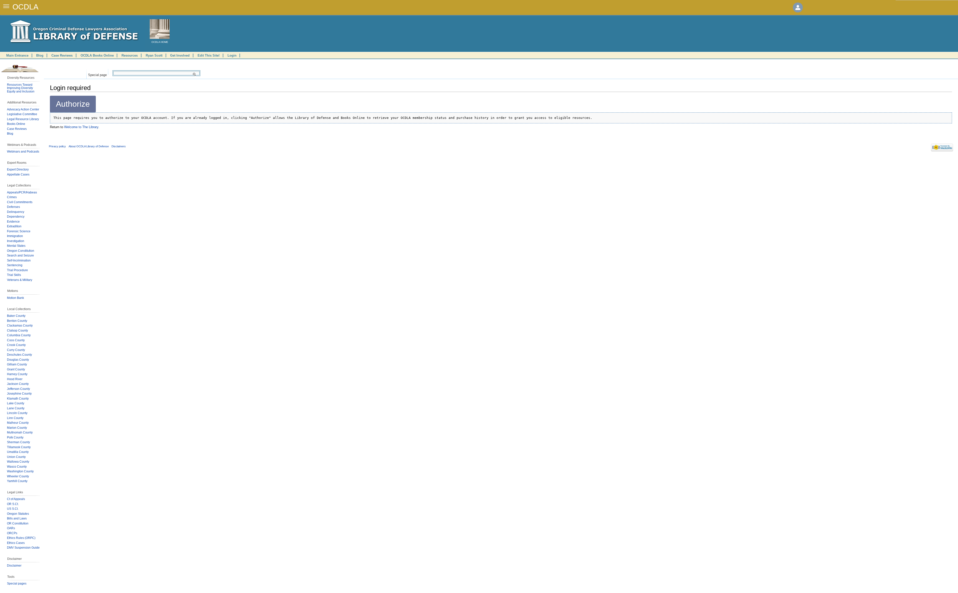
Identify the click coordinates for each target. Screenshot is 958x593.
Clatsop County (17, 330)
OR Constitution (17, 523)
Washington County (20, 471)
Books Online (16, 124)
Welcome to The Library (81, 127)
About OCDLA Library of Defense (89, 146)
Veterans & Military (19, 280)
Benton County (17, 321)
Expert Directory (18, 169)
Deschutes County (19, 354)
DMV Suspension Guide (23, 547)
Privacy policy (57, 146)
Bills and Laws (17, 518)
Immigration (15, 236)
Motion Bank (15, 298)
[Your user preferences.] (798, 7)
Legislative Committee (22, 114)
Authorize (73, 103)
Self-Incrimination (19, 260)
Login (232, 55)
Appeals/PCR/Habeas (22, 192)
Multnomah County (20, 432)
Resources (129, 55)
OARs (11, 528)
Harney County (17, 374)
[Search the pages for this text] (195, 74)
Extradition (14, 226)
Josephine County (19, 393)
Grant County (16, 369)
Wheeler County (18, 476)
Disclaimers (119, 146)
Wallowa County (18, 461)
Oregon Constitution (20, 251)
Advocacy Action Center (23, 109)
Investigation (15, 241)
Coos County (16, 340)
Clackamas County (20, 325)
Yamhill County (17, 481)
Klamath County (18, 398)
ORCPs (12, 533)
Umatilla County (18, 452)
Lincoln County (17, 413)
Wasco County (17, 466)
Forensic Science (18, 231)
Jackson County (18, 384)
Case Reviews (62, 55)
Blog (39, 55)
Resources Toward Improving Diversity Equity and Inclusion (20, 88)
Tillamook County (19, 447)
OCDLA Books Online (97, 55)
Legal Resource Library (23, 119)
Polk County (15, 437)
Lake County (15, 403)
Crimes (12, 197)
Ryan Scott (154, 55)
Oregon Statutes (18, 513)
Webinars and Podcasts (23, 151)
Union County (16, 457)
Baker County (16, 316)
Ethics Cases (16, 543)
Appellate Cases (18, 174)
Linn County (15, 418)
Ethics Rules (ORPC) (21, 538)
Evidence (13, 221)
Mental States (16, 246)
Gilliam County (17, 364)
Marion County (17, 427)
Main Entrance (17, 55)
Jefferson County (18, 389)
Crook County (16, 345)
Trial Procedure (17, 270)
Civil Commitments (19, 202)
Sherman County (18, 442)
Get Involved (180, 55)
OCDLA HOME (159, 42)
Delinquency (15, 212)
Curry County (16, 350)
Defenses (13, 207)
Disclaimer (14, 565)
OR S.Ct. (13, 504)
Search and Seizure (20, 255)
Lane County (15, 408)
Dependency (15, 216)
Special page (97, 74)
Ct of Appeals (16, 499)
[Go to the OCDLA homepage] (160, 29)
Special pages (16, 583)
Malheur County (18, 422)
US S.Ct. (12, 508)
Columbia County (19, 335)
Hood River (14, 379)
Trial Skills (14, 275)
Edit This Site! (209, 55)
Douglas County (18, 359)
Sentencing (14, 265)
